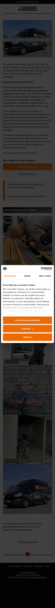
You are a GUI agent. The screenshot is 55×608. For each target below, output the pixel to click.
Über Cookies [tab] (45, 276)
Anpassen (26, 329)
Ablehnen (27, 337)
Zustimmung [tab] (10, 276)
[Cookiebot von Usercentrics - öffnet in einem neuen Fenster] (41, 268)
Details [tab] (27, 276)
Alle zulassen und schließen (27, 320)
